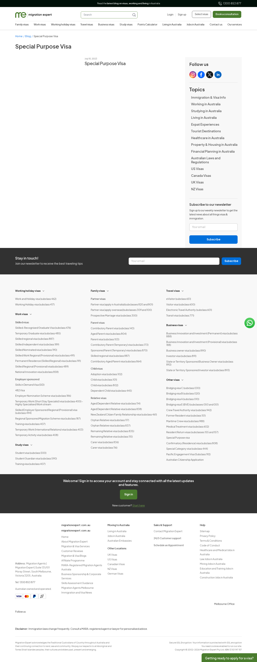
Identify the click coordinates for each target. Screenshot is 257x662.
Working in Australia (205, 104)
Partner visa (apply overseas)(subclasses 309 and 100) (121, 310)
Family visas (22, 24)
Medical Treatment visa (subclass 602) (187, 427)
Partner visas (98, 299)
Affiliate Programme (73, 560)
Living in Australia (171, 24)
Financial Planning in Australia (213, 151)
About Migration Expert (74, 542)
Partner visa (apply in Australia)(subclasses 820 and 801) (122, 304)
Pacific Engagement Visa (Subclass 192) (188, 454)
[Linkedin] (43, 620)
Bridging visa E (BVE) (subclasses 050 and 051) (192, 405)
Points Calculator (147, 24)
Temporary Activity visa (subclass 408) (36, 435)
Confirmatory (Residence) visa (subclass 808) (192, 443)
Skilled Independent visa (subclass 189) (37, 344)
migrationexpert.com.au (75, 525)
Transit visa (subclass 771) (180, 316)
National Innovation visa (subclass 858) (37, 372)
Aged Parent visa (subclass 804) (109, 334)
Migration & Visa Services (75, 546)
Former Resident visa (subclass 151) (186, 416)
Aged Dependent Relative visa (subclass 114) (115, 403)
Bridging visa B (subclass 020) (183, 394)
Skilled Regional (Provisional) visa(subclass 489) (42, 367)
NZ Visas (197, 189)
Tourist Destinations (206, 131)
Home (19, 36)
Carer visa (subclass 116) (104, 448)
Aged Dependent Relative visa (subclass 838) (116, 409)
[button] (247, 638)
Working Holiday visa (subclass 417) (35, 304)
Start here (138, 505)
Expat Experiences (205, 124)
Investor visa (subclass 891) (181, 356)
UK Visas (197, 182)
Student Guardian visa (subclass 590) (36, 459)
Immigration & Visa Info (208, 97)
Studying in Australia (206, 111)
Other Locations (117, 548)
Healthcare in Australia (207, 138)
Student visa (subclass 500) (30, 453)
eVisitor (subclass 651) (178, 299)
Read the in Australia (128, 3)
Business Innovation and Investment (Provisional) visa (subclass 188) (201, 344)
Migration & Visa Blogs (73, 556)
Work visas (40, 24)
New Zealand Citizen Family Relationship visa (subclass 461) (124, 415)
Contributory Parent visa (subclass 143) (112, 328)
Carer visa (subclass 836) (105, 442)
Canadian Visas (116, 564)
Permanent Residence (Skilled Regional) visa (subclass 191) (48, 361)
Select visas (201, 14)
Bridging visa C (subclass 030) (183, 388)
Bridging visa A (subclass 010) (182, 399)
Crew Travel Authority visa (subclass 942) (189, 410)
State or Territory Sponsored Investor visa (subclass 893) (198, 370)
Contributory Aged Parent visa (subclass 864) (116, 361)
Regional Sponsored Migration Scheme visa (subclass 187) (48, 419)
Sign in (128, 494)
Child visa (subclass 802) (104, 385)
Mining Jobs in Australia (212, 564)
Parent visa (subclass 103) (105, 339)
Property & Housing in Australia (214, 144)
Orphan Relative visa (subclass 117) (110, 420)
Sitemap (205, 531)
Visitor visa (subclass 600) (180, 304)
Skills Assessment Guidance (77, 583)
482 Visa (20, 390)
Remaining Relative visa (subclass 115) (112, 437)
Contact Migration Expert (168, 531)
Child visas (97, 369)
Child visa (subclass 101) (104, 380)
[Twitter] (35, 620)
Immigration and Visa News (76, 593)
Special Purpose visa (178, 438)
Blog (28, 36)
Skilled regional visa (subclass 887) (34, 339)
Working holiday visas (63, 24)
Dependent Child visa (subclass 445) (111, 391)
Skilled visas (22, 322)
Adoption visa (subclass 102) (106, 374)
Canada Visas (201, 176)
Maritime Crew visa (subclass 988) (185, 421)
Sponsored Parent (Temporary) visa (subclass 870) (119, 350)
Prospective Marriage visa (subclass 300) (114, 316)
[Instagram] (18, 620)
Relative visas (98, 398)
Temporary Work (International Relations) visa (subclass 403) (49, 430)
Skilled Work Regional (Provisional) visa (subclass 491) (45, 355)
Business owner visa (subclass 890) (186, 351)
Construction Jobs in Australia (216, 577)
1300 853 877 (232, 3)
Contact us (216, 24)
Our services (234, 24)
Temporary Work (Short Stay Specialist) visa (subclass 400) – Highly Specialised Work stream (49, 403)
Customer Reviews (72, 551)
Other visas (173, 380)
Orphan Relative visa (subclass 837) (110, 426)
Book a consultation (227, 14)
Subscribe (213, 239)
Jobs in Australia (195, 24)
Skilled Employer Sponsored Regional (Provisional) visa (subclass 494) (46, 412)
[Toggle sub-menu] (44, 290)
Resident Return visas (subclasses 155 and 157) (192, 432)
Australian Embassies (120, 541)
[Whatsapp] (52, 620)
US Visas (197, 169)
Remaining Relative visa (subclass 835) (112, 431)
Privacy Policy (208, 536)
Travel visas (86, 24)
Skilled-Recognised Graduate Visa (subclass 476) (43, 328)
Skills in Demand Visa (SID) (29, 385)
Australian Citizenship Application (185, 460)
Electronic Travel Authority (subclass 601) (189, 310)
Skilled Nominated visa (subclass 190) (36, 350)
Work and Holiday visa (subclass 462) (35, 299)
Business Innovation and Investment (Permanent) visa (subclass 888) (202, 335)
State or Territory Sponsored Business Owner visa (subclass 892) (199, 363)
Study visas (126, 24)
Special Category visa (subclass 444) (187, 449)
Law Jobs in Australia (211, 559)
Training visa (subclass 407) (30, 424)
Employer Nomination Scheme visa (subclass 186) (43, 396)
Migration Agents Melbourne (77, 588)
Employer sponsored (27, 379)
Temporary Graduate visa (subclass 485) (38, 333)
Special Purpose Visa (105, 64)
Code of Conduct (210, 545)
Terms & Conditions (211, 541)
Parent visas (98, 323)
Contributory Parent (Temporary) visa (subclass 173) (119, 345)
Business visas (106, 24)
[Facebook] (27, 620)
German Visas (115, 574)
